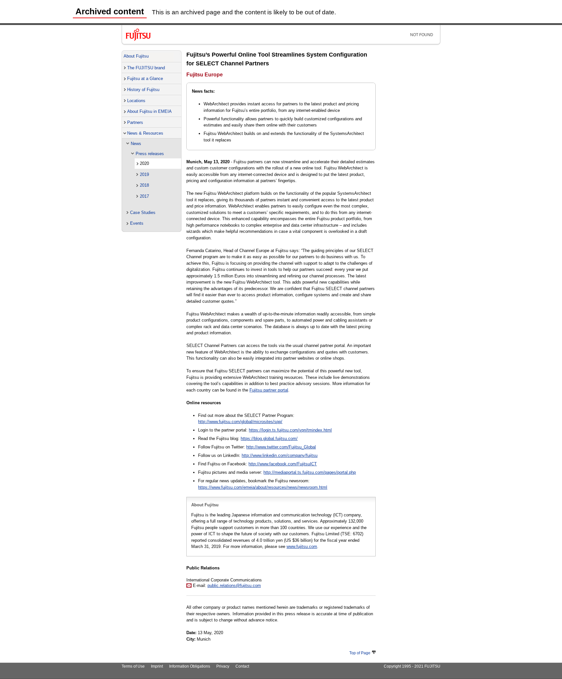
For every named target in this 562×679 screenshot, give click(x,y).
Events (136, 223)
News (136, 143)
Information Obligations (189, 666)
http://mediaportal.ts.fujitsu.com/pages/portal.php (309, 472)
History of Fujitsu (143, 89)
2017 (144, 196)
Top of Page (359, 653)
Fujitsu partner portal (268, 390)
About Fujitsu (136, 56)
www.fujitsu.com (302, 546)
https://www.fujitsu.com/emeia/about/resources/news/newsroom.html (262, 487)
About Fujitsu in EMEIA (149, 111)
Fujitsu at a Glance (145, 78)
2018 (144, 185)
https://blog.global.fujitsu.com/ (269, 438)
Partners (135, 122)
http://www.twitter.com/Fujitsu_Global (281, 447)
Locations (136, 100)
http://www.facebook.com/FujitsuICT (282, 463)
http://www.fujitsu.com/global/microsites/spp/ (240, 421)
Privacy (222, 666)
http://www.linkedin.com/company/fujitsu (279, 455)
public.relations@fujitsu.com (234, 585)
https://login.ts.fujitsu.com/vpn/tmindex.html (290, 430)
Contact (242, 666)
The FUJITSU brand (146, 67)
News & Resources (145, 133)
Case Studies (142, 212)
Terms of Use (133, 666)
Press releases (150, 153)
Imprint (157, 666)
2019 (144, 174)
